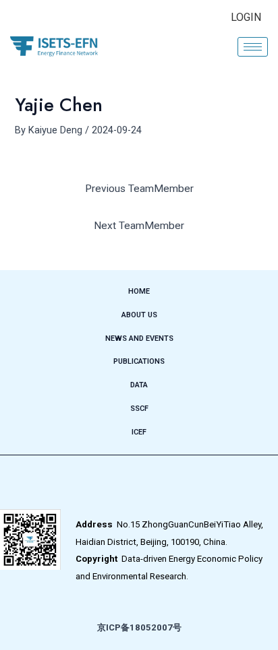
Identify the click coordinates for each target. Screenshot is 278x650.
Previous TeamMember (139, 189)
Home (139, 291)
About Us (139, 315)
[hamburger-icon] (253, 47)
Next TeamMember (139, 226)
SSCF (139, 408)
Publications (139, 361)
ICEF (139, 432)
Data (139, 385)
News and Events (139, 338)
